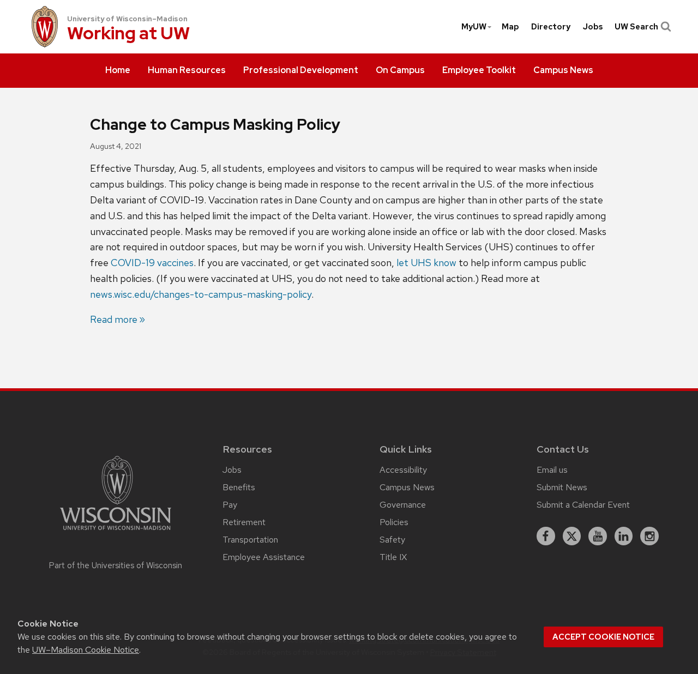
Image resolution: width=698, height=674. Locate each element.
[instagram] (649, 536)
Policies (394, 522)
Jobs (593, 26)
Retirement (244, 522)
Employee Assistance (263, 557)
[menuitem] (118, 70)
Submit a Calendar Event (583, 504)
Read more (113, 319)
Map (510, 26)
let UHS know (426, 262)
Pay (229, 504)
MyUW (473, 26)
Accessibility (403, 470)
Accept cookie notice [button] (603, 636)
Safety (392, 539)
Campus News (407, 487)
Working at (128, 34)
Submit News (562, 487)
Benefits (238, 487)
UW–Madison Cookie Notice (85, 649)
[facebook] (546, 536)
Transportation (250, 539)
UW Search (636, 26)
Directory (550, 26)
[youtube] (597, 536)
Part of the (115, 565)
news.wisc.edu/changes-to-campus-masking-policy (200, 294)
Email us (552, 470)
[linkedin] (624, 536)
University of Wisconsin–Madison (127, 18)
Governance (403, 504)
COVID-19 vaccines (152, 262)
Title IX (393, 557)
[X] (572, 536)
